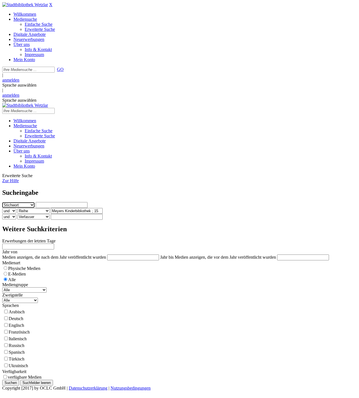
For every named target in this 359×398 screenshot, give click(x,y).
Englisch (16, 325)
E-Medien (17, 274)
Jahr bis (167, 257)
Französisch (19, 332)
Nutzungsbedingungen (131, 388)
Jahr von (9, 251)
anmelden (10, 80)
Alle (12, 279)
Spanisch (17, 352)
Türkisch (16, 359)
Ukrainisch (18, 365)
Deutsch (16, 318)
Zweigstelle (12, 295)
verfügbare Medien (25, 377)
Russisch (16, 345)
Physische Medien (24, 268)
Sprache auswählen (19, 85)
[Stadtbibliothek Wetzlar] (25, 4)
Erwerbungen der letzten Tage (29, 241)
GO (60, 69)
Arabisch (17, 311)
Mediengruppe (15, 284)
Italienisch (18, 338)
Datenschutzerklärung (88, 388)
